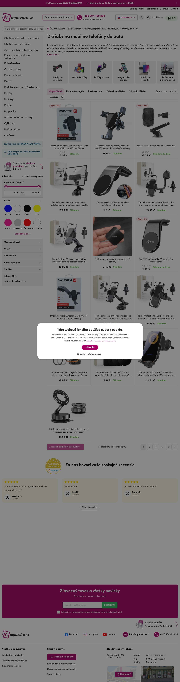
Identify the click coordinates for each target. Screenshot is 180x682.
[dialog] (90, 341)
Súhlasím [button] (90, 347)
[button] (90, 354)
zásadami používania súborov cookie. (101, 341)
